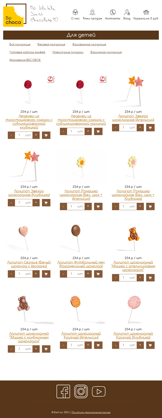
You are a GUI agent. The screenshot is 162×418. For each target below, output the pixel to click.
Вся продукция (19, 44)
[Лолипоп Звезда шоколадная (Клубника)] (29, 166)
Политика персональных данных (91, 412)
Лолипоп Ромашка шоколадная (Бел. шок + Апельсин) (81, 195)
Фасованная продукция (89, 44)
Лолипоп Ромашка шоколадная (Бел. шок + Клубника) (133, 195)
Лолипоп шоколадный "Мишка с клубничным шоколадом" (29, 337)
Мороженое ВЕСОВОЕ (25, 60)
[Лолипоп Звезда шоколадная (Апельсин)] (133, 91)
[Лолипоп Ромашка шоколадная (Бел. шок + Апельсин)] (81, 166)
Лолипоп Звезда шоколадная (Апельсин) (133, 118)
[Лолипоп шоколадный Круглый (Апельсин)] (81, 309)
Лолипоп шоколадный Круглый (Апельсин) (81, 335)
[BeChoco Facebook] (63, 391)
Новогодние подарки (68, 52)
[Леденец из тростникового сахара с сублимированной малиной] (81, 91)
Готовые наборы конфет (27, 52)
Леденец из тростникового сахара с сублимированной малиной (81, 120)
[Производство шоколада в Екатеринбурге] (14, 15)
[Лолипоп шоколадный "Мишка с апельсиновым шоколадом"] (133, 238)
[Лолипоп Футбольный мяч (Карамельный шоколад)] (81, 238)
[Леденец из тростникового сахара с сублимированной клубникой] (29, 91)
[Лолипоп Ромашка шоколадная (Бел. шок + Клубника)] (133, 166)
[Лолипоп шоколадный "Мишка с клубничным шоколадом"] (29, 309)
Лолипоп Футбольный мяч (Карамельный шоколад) (81, 264)
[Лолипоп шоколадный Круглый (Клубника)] (133, 309)
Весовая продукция (51, 44)
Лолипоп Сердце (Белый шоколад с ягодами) (29, 264)
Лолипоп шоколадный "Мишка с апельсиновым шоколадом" (133, 266)
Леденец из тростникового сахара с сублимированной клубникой (29, 121)
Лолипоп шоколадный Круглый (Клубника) (133, 335)
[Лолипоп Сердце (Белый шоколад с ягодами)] (29, 238)
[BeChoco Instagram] (81, 391)
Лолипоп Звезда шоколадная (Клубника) (29, 193)
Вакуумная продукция (106, 52)
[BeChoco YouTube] (98, 391)
